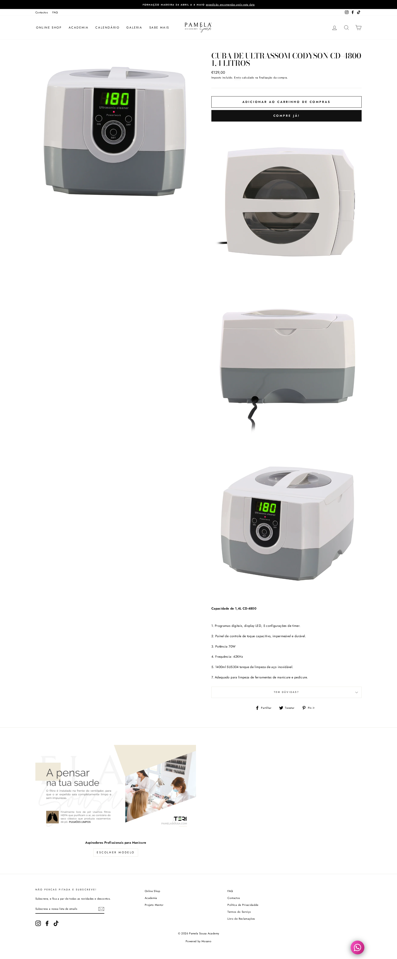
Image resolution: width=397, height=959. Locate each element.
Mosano (206, 941)
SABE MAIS (159, 27)
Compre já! (286, 115)
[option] (198, 4)
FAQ (55, 12)
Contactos (41, 12)
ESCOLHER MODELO (116, 852)
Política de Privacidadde (242, 905)
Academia (79, 27)
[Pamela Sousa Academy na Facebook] (47, 923)
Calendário (107, 27)
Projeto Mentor (154, 905)
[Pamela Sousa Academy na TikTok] (56, 923)
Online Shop (49, 27)
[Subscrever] (101, 909)
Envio (237, 77)
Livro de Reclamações (241, 919)
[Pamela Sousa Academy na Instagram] (38, 923)
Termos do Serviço (239, 912)
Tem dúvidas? (286, 692)
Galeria (134, 27)
